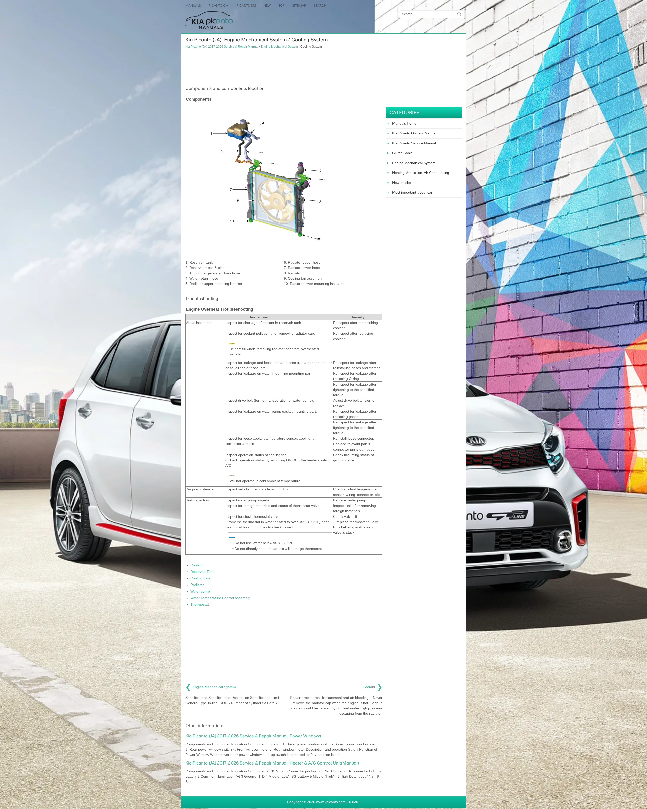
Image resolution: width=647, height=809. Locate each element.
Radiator (197, 585)
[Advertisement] (283, 66)
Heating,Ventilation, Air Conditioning (420, 173)
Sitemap (299, 5)
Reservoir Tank (202, 572)
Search (320, 5)
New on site (401, 183)
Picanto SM (246, 5)
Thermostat (199, 604)
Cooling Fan (200, 578)
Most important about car (412, 192)
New (267, 5)
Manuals (193, 5)
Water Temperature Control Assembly (220, 598)
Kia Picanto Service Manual (414, 143)
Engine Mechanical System (279, 46)
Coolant (196, 565)
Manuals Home (404, 123)
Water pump (200, 591)
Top (282, 5)
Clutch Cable (402, 153)
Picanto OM (219, 5)
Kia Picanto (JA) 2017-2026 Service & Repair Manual (221, 46)
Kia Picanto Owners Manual (414, 133)
